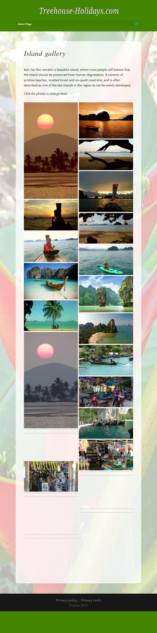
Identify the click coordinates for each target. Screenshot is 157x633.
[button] (51, 150)
